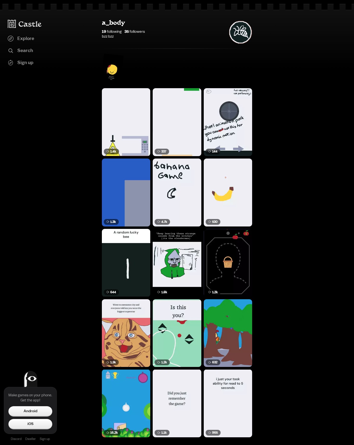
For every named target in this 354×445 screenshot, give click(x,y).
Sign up (45, 438)
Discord (16, 438)
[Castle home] (25, 24)
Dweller (30, 438)
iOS (30, 424)
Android (30, 411)
